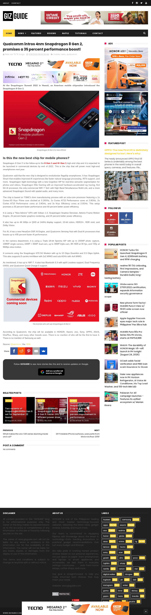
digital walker (109, 574)
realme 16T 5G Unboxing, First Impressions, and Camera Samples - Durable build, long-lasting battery (125, 271)
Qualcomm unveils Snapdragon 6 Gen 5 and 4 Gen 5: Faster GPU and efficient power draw (51, 413)
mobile (57, 54)
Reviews (51, 33)
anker (125, 585)
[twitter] (141, 3)
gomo (106, 590)
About (6, 3)
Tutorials (81, 33)
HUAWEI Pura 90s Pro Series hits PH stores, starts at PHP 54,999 (131, 334)
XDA (28, 344)
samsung (126, 519)
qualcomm (72, 54)
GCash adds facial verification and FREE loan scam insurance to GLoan (134, 363)
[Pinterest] (28, 351)
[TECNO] (75, 608)
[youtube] (146, 3)
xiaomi (123, 525)
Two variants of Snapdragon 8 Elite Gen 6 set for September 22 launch (18, 413)
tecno (122, 547)
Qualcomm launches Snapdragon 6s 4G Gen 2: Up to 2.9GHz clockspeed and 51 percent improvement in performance (83, 410)
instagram (108, 585)
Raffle (65, 33)
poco (135, 558)
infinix (121, 541)
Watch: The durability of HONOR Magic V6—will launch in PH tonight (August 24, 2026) (133, 350)
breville (135, 596)
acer (121, 552)
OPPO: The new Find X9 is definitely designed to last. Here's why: (126, 151)
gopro (106, 596)
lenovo (106, 547)
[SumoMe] (43, 351)
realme (121, 530)
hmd (120, 590)
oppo (105, 525)
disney (135, 590)
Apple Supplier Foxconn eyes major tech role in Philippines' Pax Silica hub (133, 321)
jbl (122, 579)
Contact (16, 3)
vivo (105, 530)
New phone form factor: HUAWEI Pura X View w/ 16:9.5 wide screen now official (133, 307)
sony (105, 552)
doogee (128, 574)
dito (121, 558)
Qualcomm (16, 344)
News (21, 33)
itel (136, 569)
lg (136, 541)
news (63, 54)
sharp (122, 563)
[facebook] (132, 3)
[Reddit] (21, 351)
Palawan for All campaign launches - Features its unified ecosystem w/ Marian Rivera (124, 399)
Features (36, 33)
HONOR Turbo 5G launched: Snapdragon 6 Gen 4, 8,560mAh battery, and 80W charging (133, 255)
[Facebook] (14, 351)
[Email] (36, 351)
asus (105, 541)
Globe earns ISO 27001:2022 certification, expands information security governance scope (125, 290)
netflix (106, 569)
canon (122, 569)
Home (9, 33)
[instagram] (137, 3)
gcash (106, 558)
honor (106, 536)
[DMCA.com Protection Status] (61, 595)
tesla (120, 596)
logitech (107, 579)
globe (121, 536)
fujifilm (106, 563)
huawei (106, 519)
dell (134, 579)
